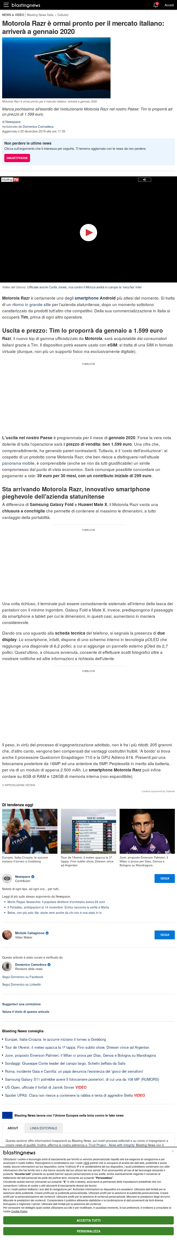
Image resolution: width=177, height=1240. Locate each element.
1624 (86, 1163)
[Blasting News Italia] (26, 5)
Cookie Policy (19, 1211)
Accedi (169, 5)
